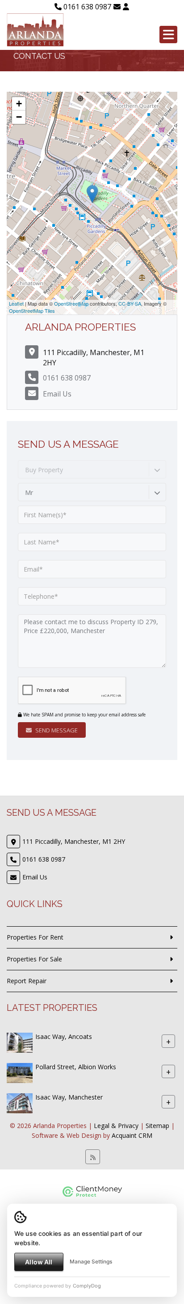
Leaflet (16, 303)
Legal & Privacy (116, 1125)
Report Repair (26, 981)
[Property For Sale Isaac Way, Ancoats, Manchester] (20, 1042)
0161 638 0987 (86, 7)
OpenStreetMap (71, 303)
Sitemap (157, 1125)
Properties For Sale (34, 959)
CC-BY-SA (129, 303)
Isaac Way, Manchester (69, 1097)
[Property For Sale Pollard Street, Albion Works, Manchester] (20, 1072)
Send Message (56, 730)
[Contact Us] (126, 7)
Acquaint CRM (132, 1135)
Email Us (57, 394)
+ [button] (19, 103)
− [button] (19, 117)
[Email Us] (117, 7)
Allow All (38, 1262)
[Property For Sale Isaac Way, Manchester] (20, 1102)
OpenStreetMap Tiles (32, 310)
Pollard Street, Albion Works (75, 1067)
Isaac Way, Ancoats (63, 1036)
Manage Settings (91, 1261)
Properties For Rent (35, 937)
